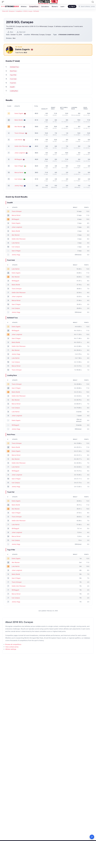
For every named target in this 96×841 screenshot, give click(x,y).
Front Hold (13, 79)
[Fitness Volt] (48, 2)
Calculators (45, 6)
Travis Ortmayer (19, 133)
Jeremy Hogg (19, 185)
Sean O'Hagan (19, 166)
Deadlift (12, 87)
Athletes (24, 6)
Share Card (22, 32)
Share (11, 32)
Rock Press (13, 71)
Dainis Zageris (22, 49)
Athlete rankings (10, 649)
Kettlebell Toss (14, 67)
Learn (62, 6)
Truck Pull (13, 83)
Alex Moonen (18, 126)
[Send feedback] (92, 837)
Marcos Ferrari (19, 172)
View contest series (11, 647)
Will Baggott (18, 159)
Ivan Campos (19, 179)
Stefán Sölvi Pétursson (21, 146)
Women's (55, 6)
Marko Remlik (19, 120)
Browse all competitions (13, 644)
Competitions (33, 6)
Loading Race (14, 91)
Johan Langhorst (20, 153)
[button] (3, 2)
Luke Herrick (18, 139)
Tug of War (13, 75)
